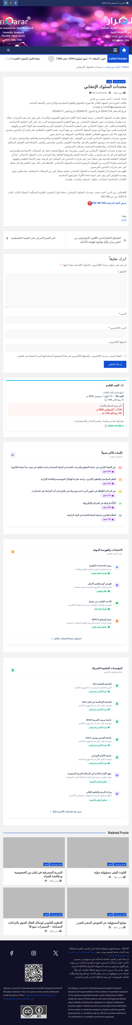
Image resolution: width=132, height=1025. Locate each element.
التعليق (122, 271)
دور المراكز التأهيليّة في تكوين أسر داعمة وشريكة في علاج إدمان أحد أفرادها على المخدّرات (74, 491)
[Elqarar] (55, 953)
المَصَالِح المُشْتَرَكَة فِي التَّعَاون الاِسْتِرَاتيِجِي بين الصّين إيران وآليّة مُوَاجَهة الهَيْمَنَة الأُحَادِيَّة (97, 240)
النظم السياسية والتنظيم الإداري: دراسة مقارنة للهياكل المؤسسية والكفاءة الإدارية (78, 479)
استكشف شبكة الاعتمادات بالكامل (67, 638)
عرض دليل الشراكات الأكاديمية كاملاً (67, 812)
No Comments (99, 93)
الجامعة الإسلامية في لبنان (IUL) (97, 702)
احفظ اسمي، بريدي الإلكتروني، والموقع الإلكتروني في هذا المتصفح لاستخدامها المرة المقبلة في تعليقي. (69, 356)
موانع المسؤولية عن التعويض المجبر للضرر (101, 922)
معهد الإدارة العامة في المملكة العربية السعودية (90, 773)
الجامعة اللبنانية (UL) (102, 684)
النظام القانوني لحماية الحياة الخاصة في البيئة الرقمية (91, 515)
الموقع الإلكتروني (117, 341)
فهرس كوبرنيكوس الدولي (100, 583)
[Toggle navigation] (115, 50)
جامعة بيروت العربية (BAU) (99, 720)
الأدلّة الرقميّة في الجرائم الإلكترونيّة (99, 503)
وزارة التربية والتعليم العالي (99, 792)
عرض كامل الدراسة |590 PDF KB (109, 203)
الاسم (122, 313)
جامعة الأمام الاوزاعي (101, 755)
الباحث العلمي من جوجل (100, 601)
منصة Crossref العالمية (100, 565)
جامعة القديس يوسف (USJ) (98, 737)
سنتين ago (119, 93)
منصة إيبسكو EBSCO (102, 619)
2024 (123, 220)
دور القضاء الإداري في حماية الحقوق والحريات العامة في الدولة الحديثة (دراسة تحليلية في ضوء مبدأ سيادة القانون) (63, 467)
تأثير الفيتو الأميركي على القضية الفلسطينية (33, 238)
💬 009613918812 (114, 426)
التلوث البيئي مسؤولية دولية (110, 872)
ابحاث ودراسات (119, 82)
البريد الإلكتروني (117, 327)
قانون (109, 82)
